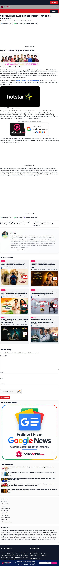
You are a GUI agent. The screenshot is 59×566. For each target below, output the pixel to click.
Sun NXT (4, 519)
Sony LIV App (6, 508)
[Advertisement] (29, 36)
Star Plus (30, 20)
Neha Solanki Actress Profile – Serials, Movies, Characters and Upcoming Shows (30, 467)
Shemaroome (6, 517)
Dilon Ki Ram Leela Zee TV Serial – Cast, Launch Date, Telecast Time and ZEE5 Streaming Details (13, 264)
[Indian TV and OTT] (6, 7)
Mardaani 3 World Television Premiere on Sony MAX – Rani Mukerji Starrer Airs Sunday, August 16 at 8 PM (44, 293)
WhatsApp (19, 23)
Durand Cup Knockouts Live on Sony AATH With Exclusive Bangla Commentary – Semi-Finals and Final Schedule (32, 473)
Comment (3, 356)
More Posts (14, 250)
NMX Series (5, 515)
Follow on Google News (31, 23)
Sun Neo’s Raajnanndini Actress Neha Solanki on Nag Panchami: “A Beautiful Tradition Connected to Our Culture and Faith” (43, 265)
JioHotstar (5, 501)
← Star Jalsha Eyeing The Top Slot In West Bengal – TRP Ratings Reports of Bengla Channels (15, 223)
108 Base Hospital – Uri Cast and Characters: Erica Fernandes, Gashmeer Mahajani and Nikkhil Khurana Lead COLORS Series (43, 322)
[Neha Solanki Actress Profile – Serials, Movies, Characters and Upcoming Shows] (4, 469)
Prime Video (5, 504)
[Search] (57, 7)
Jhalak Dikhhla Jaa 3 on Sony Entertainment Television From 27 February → (43, 223)
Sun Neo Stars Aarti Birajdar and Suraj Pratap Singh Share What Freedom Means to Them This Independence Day (14, 293)
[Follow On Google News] (29, 432)
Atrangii (4, 513)
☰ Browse (53, 2)
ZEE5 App (5, 510)
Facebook (5, 23)
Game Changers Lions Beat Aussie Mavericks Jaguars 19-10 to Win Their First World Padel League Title (31, 479)
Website (21, 250)
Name (2, 372)
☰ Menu (53, 11)
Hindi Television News (19, 20)
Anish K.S (13, 234)
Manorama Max (6, 522)
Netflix (4, 506)
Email (2, 378)
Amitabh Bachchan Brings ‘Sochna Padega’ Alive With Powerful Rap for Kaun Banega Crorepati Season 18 (14, 321)
